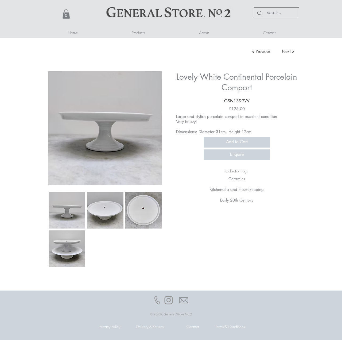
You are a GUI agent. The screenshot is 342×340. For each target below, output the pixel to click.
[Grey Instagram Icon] (168, 300)
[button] (66, 14)
